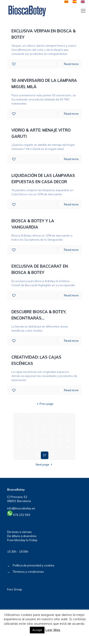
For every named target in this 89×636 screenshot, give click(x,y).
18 (44, 432)
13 (60, 425)
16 (28, 432)
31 (36, 447)
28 (68, 440)
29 (20, 447)
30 (28, 447)
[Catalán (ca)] (66, 2)
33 (52, 447)
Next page (42, 464)
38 (52, 455)
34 (60, 447)
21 (68, 432)
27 (60, 440)
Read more (71, 64)
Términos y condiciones (28, 571)
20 (60, 432)
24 (36, 440)
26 (52, 440)
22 (20, 440)
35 (68, 447)
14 (68, 425)
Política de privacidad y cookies (33, 565)
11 (44, 425)
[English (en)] (83, 2)
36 (36, 455)
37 (44, 455)
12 (52, 425)
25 (44, 440)
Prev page (46, 403)
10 (36, 425)
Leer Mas (52, 630)
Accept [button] (37, 630)
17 (36, 432)
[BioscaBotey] (27, 10)
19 (52, 432)
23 (28, 440)
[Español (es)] (74, 2)
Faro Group (14, 589)
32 (44, 447)
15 (20, 432)
